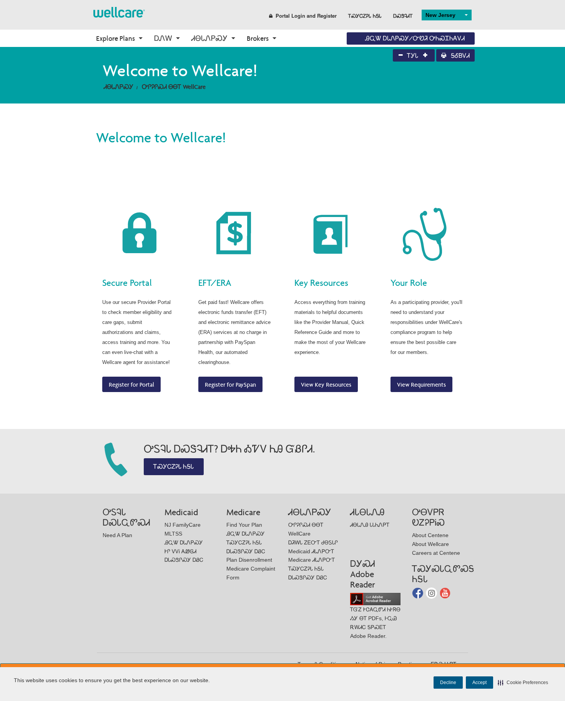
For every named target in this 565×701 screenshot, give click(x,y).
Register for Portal (131, 384)
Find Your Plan (244, 525)
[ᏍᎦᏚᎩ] (119, 11)
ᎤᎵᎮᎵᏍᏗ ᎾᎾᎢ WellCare (174, 86)
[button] (523, 682)
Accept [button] (479, 682)
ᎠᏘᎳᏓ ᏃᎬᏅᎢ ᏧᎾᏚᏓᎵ (313, 542)
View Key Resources (326, 384)
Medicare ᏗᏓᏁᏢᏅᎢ (311, 560)
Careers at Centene (436, 553)
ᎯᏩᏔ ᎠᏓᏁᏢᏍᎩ (184, 542)
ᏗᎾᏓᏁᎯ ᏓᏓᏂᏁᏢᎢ (369, 525)
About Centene (430, 535)
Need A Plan (117, 535)
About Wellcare (430, 544)
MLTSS (173, 534)
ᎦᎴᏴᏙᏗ (459, 55)
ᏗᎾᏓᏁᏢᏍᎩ (209, 38)
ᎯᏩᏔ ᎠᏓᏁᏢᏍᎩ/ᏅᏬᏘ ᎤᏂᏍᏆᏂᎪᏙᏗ (415, 38)
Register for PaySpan (230, 384)
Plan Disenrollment (249, 560)
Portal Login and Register (306, 15)
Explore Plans (115, 38)
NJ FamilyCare (183, 525)
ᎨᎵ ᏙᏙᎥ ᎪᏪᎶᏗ (180, 551)
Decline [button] (448, 682)
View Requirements (421, 384)
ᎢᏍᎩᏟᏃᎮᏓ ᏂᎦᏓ (365, 15)
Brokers (258, 38)
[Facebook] (418, 592)
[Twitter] (432, 592)
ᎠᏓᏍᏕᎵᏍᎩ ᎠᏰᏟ (184, 560)
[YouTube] (445, 592)
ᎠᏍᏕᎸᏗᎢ (403, 15)
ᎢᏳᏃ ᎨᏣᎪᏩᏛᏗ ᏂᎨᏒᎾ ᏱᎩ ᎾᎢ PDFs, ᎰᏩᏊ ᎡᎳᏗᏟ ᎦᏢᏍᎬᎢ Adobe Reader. (375, 622)
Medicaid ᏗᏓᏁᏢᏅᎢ (311, 551)
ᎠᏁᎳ (163, 38)
